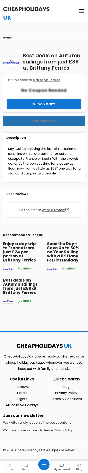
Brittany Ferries (46, 80)
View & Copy (44, 104)
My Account (61, 469)
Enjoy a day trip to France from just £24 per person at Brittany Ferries (19, 252)
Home (7, 37)
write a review (53, 210)
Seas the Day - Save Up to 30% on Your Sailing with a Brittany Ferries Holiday (63, 252)
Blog (79, 469)
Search (26, 469)
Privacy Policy (63, 430)
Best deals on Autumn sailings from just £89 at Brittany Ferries (20, 286)
